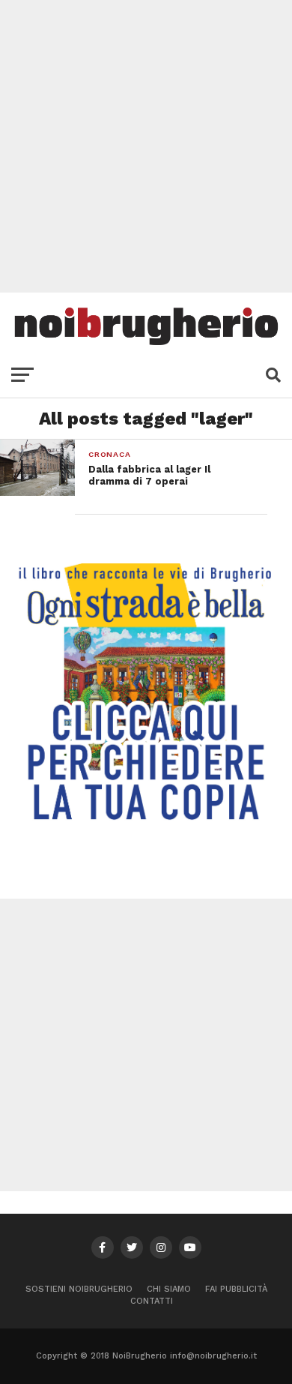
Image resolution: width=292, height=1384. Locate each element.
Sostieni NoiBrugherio (79, 1289)
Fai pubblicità (236, 1289)
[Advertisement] (146, 146)
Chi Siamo (169, 1289)
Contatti (151, 1301)
